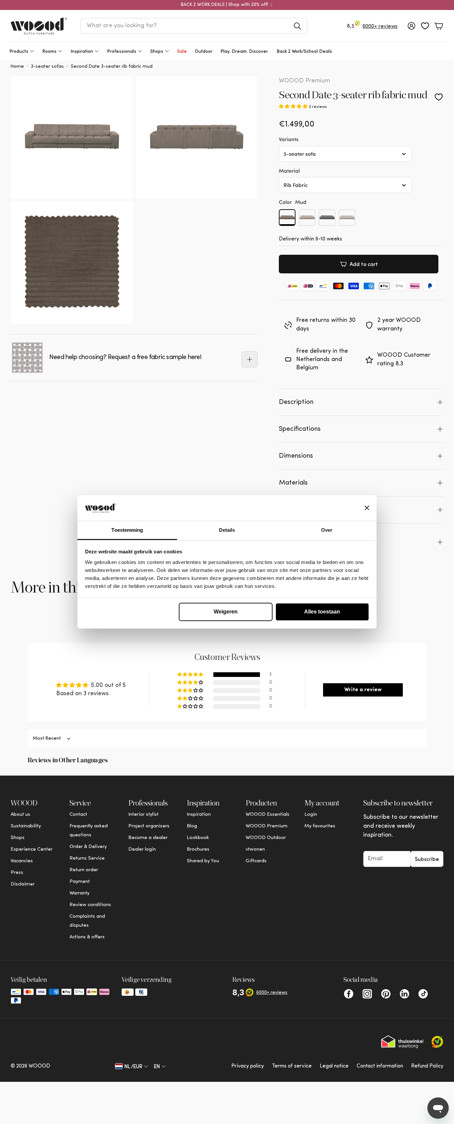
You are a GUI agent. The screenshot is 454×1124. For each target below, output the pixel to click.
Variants (288, 139)
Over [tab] (326, 530)
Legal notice (334, 1066)
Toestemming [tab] (127, 530)
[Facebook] (348, 993)
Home (17, 66)
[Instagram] (367, 993)
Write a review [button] (363, 690)
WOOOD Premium (304, 81)
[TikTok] (423, 993)
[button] (194, 26)
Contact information (380, 1066)
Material (289, 170)
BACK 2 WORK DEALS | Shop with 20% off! (224, 5)
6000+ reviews (380, 26)
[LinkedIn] (404, 993)
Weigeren (226, 611)
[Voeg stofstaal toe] (250, 359)
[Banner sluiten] (367, 508)
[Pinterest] (386, 993)
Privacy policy (247, 1066)
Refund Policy (427, 1066)
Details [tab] (227, 530)
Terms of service (292, 1066)
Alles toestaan (322, 611)
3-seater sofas (47, 66)
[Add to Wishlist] (438, 97)
